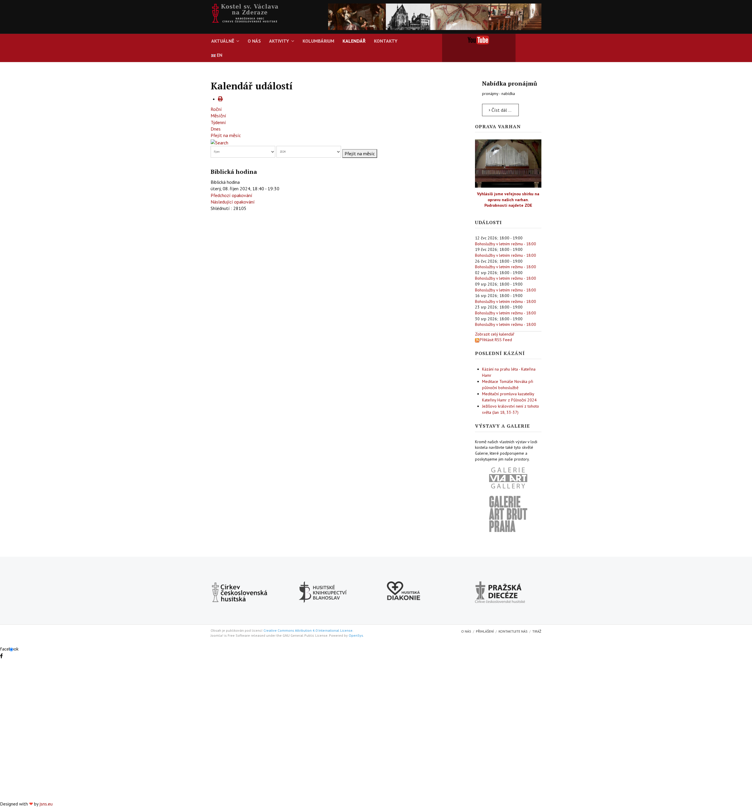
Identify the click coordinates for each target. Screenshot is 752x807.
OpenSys (356, 635)
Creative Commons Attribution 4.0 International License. (308, 630)
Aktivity (279, 41)
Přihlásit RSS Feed (496, 339)
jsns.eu (46, 804)
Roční (216, 109)
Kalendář (354, 41)
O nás (254, 41)
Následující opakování (233, 202)
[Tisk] (220, 99)
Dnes (216, 129)
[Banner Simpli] (434, 16)
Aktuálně (222, 41)
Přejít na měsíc (226, 135)
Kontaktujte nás (513, 631)
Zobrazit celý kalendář (494, 334)
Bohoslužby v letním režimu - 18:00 (505, 243)
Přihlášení (485, 631)
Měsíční (218, 116)
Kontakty (385, 41)
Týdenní (218, 122)
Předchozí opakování (231, 195)
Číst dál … (500, 110)
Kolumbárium (318, 41)
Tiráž (536, 631)
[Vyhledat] (219, 142)
